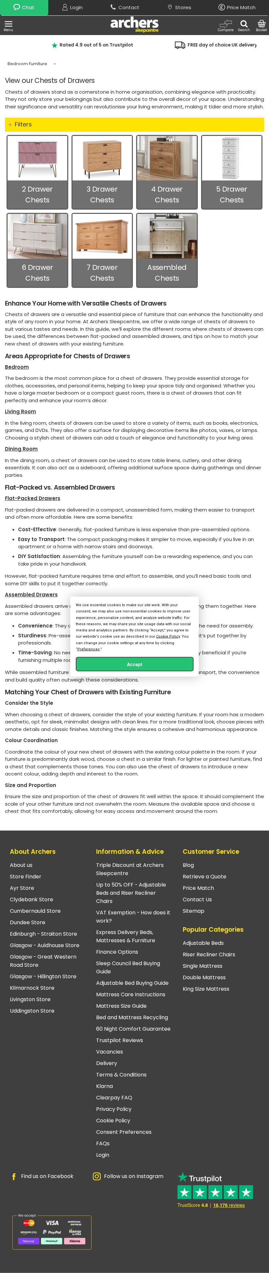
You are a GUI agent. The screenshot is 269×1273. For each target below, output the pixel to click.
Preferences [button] (88, 649)
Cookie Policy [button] (168, 636)
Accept (134, 664)
